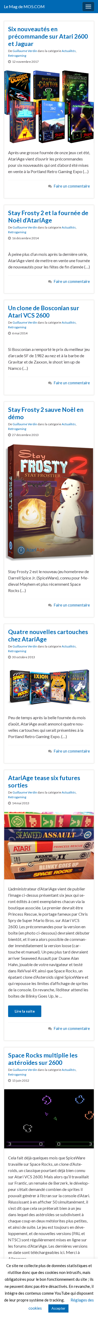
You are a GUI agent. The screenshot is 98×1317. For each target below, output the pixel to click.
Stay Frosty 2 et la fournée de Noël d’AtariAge (48, 216)
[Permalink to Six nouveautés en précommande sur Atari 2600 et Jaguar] (49, 106)
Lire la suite (25, 1011)
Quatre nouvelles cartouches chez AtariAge (48, 635)
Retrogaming (17, 56)
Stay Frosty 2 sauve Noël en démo (45, 413)
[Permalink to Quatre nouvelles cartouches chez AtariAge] (49, 686)
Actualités (69, 51)
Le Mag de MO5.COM (24, 6)
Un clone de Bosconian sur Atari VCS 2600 (43, 311)
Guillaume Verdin (25, 51)
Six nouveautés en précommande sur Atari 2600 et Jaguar (48, 36)
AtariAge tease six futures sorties (44, 781)
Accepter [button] (58, 1308)
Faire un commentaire (72, 186)
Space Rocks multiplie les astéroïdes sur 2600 (43, 1058)
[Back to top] (86, 1305)
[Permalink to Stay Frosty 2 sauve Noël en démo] (49, 502)
